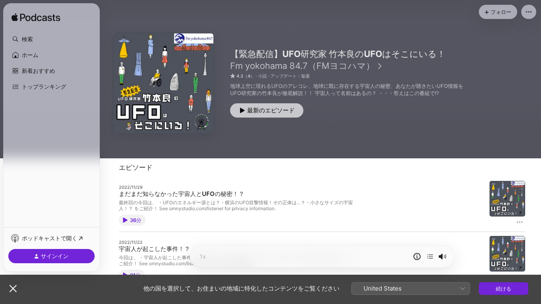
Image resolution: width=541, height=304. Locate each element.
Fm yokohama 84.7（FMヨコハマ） (302, 66)
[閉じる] (13, 288)
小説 (262, 76)
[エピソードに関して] (417, 256)
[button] (51, 39)
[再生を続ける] (430, 256)
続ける (503, 288)
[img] (35, 18)
